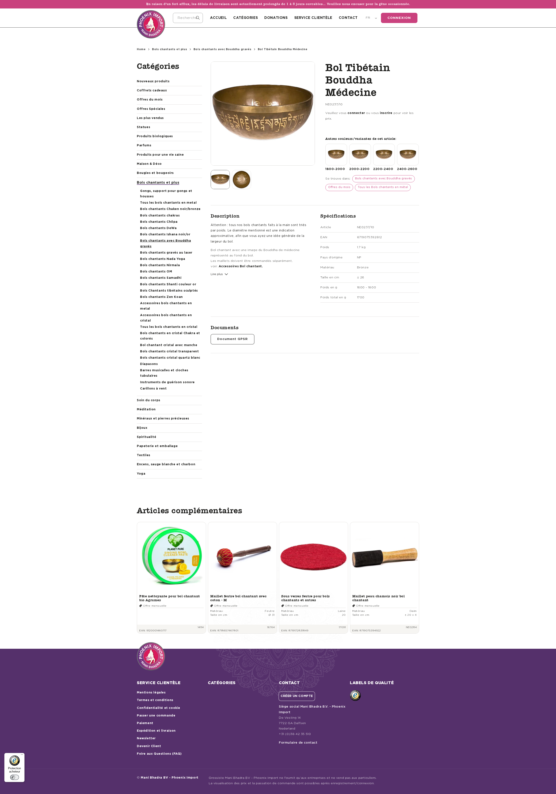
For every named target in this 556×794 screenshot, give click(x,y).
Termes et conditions (155, 700)
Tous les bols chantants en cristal (168, 326)
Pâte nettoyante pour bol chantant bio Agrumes (169, 598)
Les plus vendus (150, 118)
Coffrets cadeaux (152, 90)
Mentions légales (151, 692)
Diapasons (149, 364)
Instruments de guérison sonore (167, 382)
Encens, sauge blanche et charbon (166, 464)
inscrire (386, 113)
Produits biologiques (155, 136)
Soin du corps (148, 400)
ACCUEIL (218, 18)
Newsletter (146, 738)
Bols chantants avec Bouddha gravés (222, 49)
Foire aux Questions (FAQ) (159, 753)
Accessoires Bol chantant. (241, 266)
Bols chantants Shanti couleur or (168, 284)
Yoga (141, 473)
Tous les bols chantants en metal (168, 202)
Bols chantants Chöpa (159, 221)
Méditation (146, 409)
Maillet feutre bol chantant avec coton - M (238, 598)
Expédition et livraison (156, 730)
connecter (356, 113)
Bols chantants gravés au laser (166, 252)
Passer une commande (156, 715)
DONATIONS (276, 18)
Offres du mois (149, 99)
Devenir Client (149, 746)
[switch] (14, 777)
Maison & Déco (149, 163)
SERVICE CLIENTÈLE (313, 18)
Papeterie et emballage (157, 446)
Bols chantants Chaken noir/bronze (170, 209)
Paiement (145, 723)
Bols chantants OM (156, 271)
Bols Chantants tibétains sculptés (169, 290)
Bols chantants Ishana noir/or (165, 234)
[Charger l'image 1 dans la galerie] (220, 179)
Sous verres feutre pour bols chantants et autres (305, 598)
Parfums (144, 145)
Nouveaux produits (153, 81)
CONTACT (348, 18)
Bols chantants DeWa (158, 228)
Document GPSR (232, 339)
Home (141, 49)
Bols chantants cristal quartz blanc (170, 357)
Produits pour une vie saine (160, 154)
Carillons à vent (153, 388)
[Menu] (22, 755)
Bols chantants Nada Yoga (162, 259)
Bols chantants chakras (160, 215)
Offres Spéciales (151, 109)
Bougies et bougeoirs (155, 173)
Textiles (143, 455)
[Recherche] (198, 18)
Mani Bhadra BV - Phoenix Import (170, 777)
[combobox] (188, 18)
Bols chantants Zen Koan (161, 297)
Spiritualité (146, 437)
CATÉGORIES (245, 18)
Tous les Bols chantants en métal (383, 187)
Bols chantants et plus (169, 49)
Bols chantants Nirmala (160, 265)
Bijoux (142, 427)
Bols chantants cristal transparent (169, 351)
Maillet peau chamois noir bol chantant (378, 598)
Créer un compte (297, 696)
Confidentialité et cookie (158, 708)
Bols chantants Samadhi (160, 277)
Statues (143, 127)
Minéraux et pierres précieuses (163, 418)
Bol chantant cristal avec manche (168, 345)
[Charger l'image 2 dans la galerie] (241, 179)
